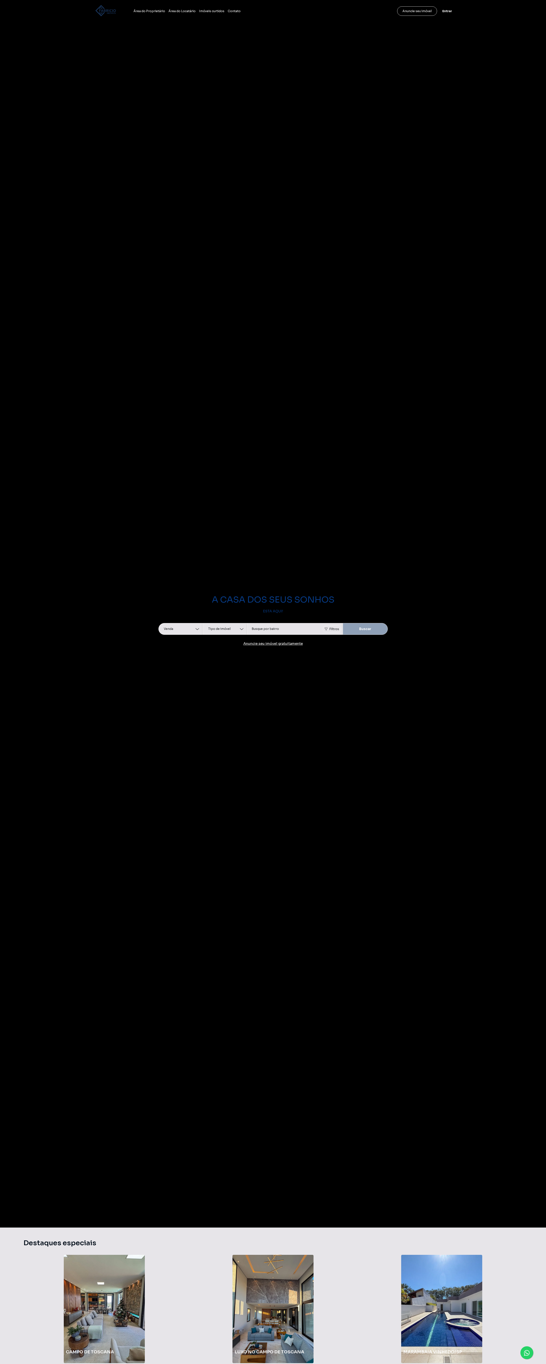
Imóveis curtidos (211, 11)
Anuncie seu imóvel (417, 11)
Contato (234, 11)
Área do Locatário (182, 11)
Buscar (365, 629)
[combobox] (295, 629)
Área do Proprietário (149, 11)
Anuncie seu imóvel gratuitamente (273, 643)
